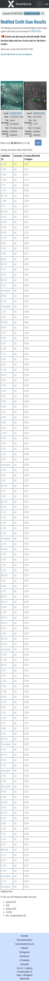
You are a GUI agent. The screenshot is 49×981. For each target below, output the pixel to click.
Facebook (24, 956)
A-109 (3, 517)
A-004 (3, 586)
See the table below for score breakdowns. (16, 54)
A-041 (3, 459)
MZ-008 (4, 802)
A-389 (3, 200)
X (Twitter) (24, 960)
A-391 (3, 512)
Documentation (24, 939)
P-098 (3, 728)
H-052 (3, 364)
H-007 (3, 480)
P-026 (3, 253)
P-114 (3, 185)
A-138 (3, 454)
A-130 (3, 354)
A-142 (3, 564)
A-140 (3, 865)
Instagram (24, 952)
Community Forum (24, 944)
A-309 (3, 796)
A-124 (3, 844)
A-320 (3, 216)
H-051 (3, 396)
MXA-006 (4, 849)
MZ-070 (4, 601)
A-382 (3, 427)
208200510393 (39, 113)
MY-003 (4, 638)
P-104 (3, 675)
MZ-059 (4, 575)
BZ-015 (4, 264)
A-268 (3, 301)
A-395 (3, 369)
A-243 (3, 164)
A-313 (3, 723)
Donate (24, 935)
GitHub (24, 948)
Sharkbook (23, 4)
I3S (42, 13)
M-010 (3, 375)
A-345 (3, 612)
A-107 (3, 554)
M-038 (4, 696)
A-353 (3, 311)
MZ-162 (4, 280)
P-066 (3, 406)
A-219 (3, 860)
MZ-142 (4, 195)
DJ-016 (4, 506)
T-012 (3, 443)
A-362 (3, 717)
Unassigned (5, 290)
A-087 (3, 385)
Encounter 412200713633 (13, 13)
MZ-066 (4, 322)
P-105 (3, 833)
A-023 (3, 775)
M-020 (4, 596)
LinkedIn (24, 964)
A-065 (3, 633)
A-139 (3, 881)
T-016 (3, 412)
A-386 (3, 607)
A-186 (3, 470)
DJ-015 (4, 665)
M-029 (4, 327)
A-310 (3, 570)
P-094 (3, 707)
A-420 (3, 248)
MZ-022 (4, 622)
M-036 (4, 295)
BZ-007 (4, 644)
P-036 (3, 359)
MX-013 (4, 617)
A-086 (3, 348)
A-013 (3, 285)
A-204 (3, 227)
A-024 (3, 628)
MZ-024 (4, 211)
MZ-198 (4, 501)
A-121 (3, 491)
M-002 (4, 259)
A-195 (3, 380)
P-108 (3, 338)
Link (15, 164)
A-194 (3, 828)
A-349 (3, 528)
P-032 (3, 438)
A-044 (3, 870)
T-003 (3, 686)
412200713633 (35, 31)
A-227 (3, 591)
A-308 (3, 691)
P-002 (3, 243)
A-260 (3, 169)
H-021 (3, 317)
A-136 (3, 390)
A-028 (3, 807)
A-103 (3, 475)
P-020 (3, 733)
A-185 (3, 496)
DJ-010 (4, 232)
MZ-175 (4, 754)
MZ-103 (4, 812)
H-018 (3, 222)
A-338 (3, 659)
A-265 (3, 190)
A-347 (3, 269)
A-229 (3, 702)
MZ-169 (4, 485)
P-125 (3, 448)
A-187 (3, 670)
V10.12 (20, 968)
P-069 (3, 823)
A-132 (3, 332)
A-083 (3, 174)
